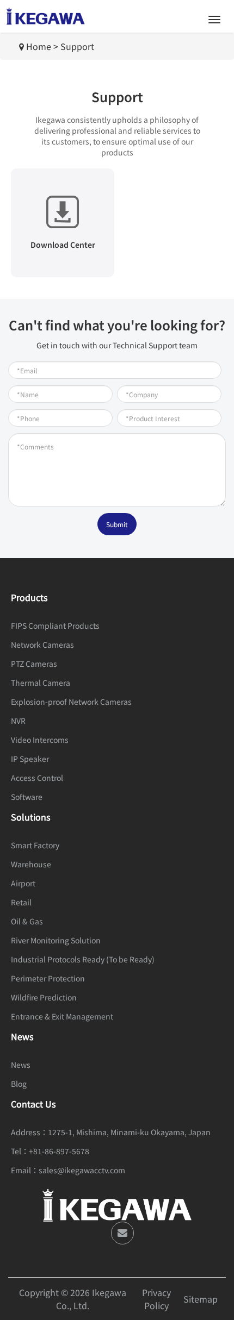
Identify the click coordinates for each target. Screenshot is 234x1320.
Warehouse (31, 864)
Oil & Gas (27, 921)
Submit (117, 524)
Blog (19, 1083)
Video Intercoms (40, 739)
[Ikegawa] (45, 16)
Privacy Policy (156, 1299)
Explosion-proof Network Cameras (71, 701)
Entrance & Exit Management (62, 1016)
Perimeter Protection (48, 978)
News (20, 1064)
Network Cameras (42, 644)
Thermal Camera (40, 682)
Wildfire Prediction (44, 997)
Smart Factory (35, 845)
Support (77, 46)
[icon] (122, 1233)
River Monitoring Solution (56, 940)
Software (26, 796)
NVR (18, 720)
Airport (23, 883)
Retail (21, 902)
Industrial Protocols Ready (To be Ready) (83, 959)
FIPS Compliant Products (55, 625)
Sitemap (200, 1298)
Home (38, 46)
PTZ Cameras (34, 663)
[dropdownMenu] (214, 19)
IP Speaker (30, 758)
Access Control (37, 777)
